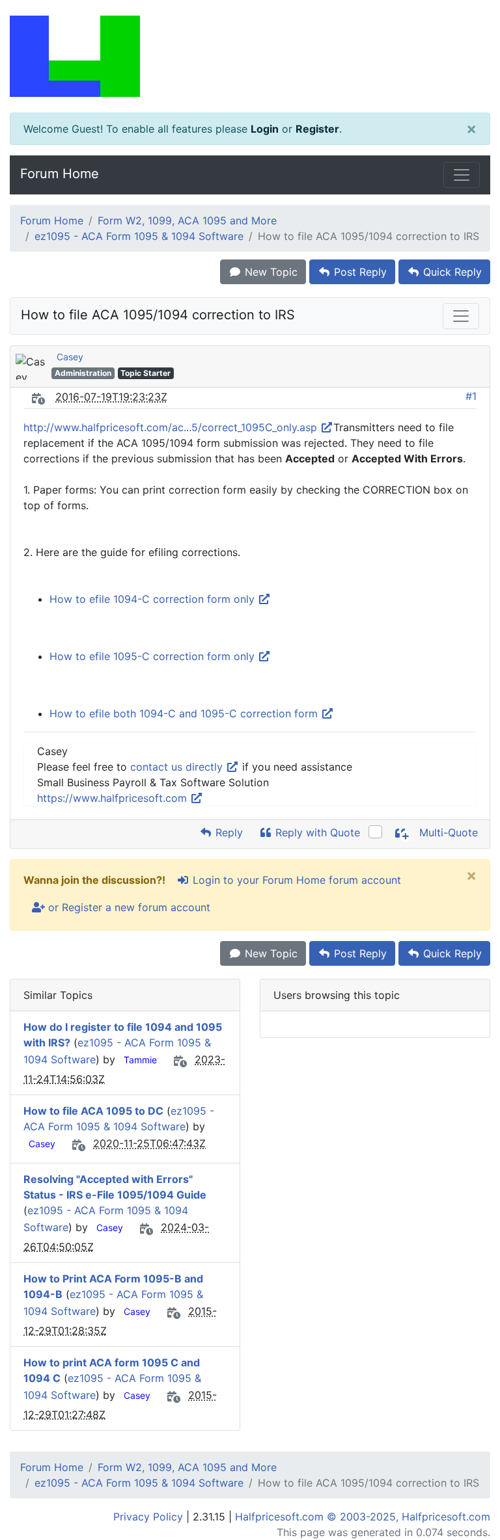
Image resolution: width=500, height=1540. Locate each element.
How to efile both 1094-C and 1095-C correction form (185, 713)
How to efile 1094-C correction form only (153, 598)
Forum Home (59, 173)
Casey (70, 356)
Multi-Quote (447, 832)
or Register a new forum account (127, 907)
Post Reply (359, 271)
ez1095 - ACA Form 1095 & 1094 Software (139, 236)
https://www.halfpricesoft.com (113, 797)
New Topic (270, 271)
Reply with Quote (316, 832)
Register (317, 128)
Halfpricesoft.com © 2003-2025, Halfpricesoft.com (362, 1516)
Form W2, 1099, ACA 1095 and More (187, 220)
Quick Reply (451, 271)
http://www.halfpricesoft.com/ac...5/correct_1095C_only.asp (171, 427)
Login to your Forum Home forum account (295, 879)
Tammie (140, 1059)
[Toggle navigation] (461, 175)
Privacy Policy (148, 1516)
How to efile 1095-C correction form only (153, 656)
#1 (471, 396)
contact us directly (178, 766)
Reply (227, 832)
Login (265, 128)
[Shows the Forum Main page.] (250, 56)
